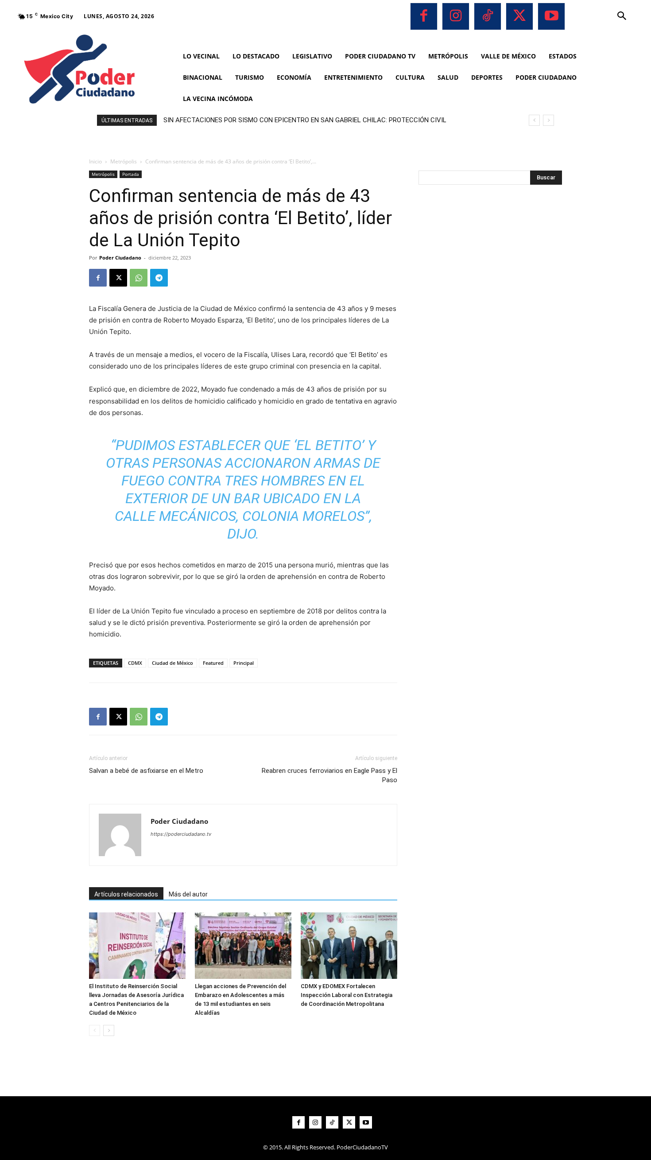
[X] (519, 16)
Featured (213, 663)
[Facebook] (424, 16)
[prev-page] (94, 1030)
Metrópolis (123, 161)
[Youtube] (551, 16)
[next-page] (108, 1030)
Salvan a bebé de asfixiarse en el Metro (146, 771)
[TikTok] (487, 16)
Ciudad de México (172, 663)
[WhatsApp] (138, 278)
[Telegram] (159, 278)
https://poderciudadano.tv (181, 834)
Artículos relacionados (126, 894)
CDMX (135, 663)
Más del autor (188, 894)
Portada (130, 174)
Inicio (95, 161)
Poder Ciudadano (120, 257)
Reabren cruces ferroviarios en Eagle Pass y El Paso (329, 775)
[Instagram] (455, 16)
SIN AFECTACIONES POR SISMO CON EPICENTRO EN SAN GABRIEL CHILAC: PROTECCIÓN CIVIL (304, 120)
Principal (243, 663)
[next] (548, 120)
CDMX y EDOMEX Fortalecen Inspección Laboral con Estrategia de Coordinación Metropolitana (346, 995)
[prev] (534, 120)
